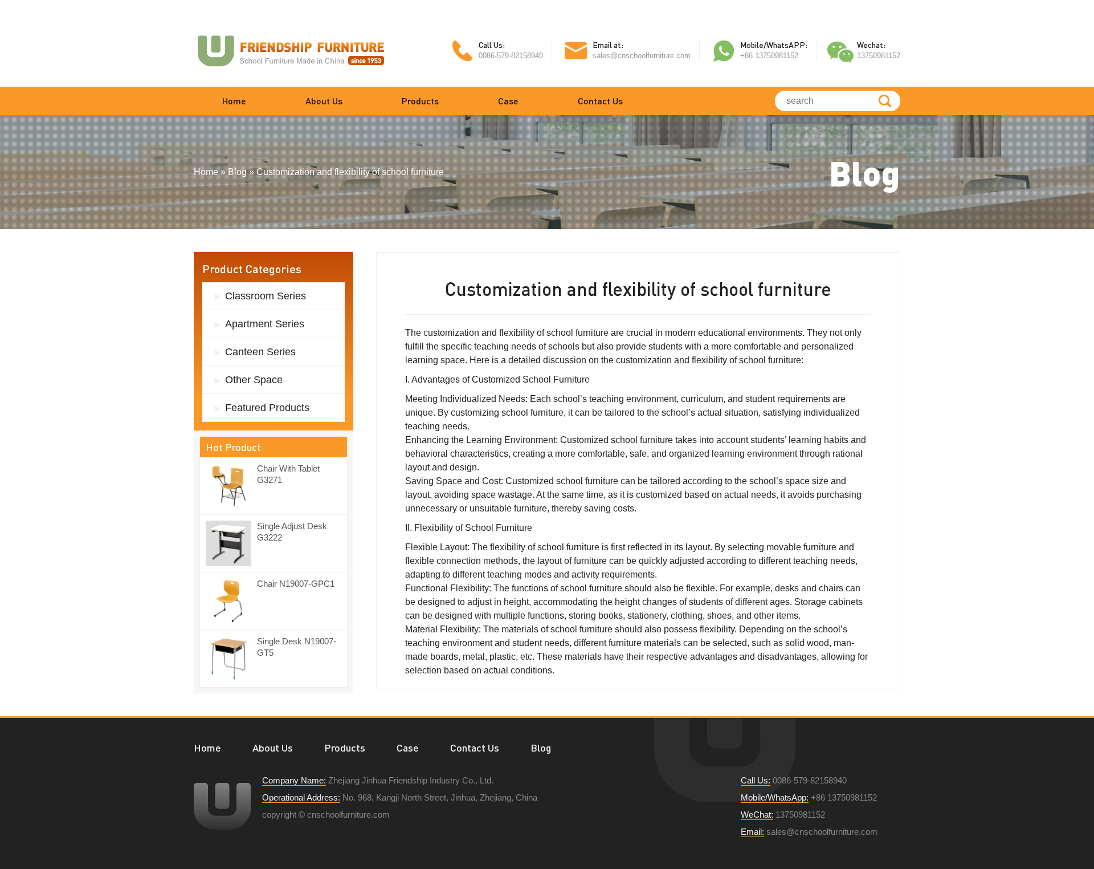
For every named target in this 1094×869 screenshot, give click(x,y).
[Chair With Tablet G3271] (231, 486)
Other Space (254, 379)
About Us (323, 100)
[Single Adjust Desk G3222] (231, 543)
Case (508, 100)
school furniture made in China (290, 50)
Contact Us (600, 100)
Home (234, 100)
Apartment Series (264, 324)
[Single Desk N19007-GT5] (231, 658)
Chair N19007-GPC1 (295, 583)
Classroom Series (265, 296)
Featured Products (267, 407)
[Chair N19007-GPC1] (231, 601)
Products (420, 100)
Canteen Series (260, 352)
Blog (540, 747)
